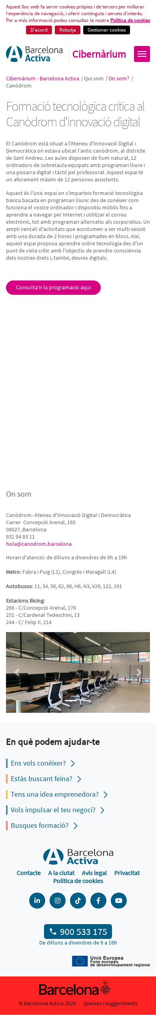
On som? (119, 78)
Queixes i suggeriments (110, 1003)
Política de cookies (130, 20)
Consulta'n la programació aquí (53, 287)
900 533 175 (83, 931)
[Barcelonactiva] (34, 54)
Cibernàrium (99, 54)
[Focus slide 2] (85, 700)
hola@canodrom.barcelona (39, 543)
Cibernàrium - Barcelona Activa (43, 78)
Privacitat (127, 873)
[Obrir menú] (142, 54)
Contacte (29, 873)
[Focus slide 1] (71, 700)
